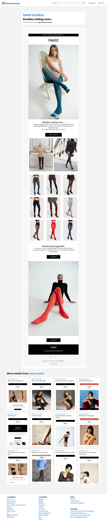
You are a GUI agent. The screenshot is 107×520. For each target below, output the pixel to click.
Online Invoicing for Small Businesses (82, 511)
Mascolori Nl (11, 503)
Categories (92, 3)
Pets (40, 517)
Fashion (41, 507)
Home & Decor (43, 511)
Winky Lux (10, 509)
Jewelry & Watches (45, 513)
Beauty (41, 501)
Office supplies (43, 515)
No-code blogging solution (79, 517)
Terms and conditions (77, 503)
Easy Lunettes (11, 501)
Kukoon (9, 507)
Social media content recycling (80, 515)
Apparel (41, 499)
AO (8, 513)
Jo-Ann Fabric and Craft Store (16, 505)
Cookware (42, 505)
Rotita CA (10, 499)
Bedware (41, 503)
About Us (101, 3)
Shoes (41, 519)
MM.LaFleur (10, 517)
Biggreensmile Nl (12, 515)
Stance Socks (11, 511)
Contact (73, 499)
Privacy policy (74, 501)
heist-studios (33, 15)
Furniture (42, 509)
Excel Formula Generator (78, 513)
